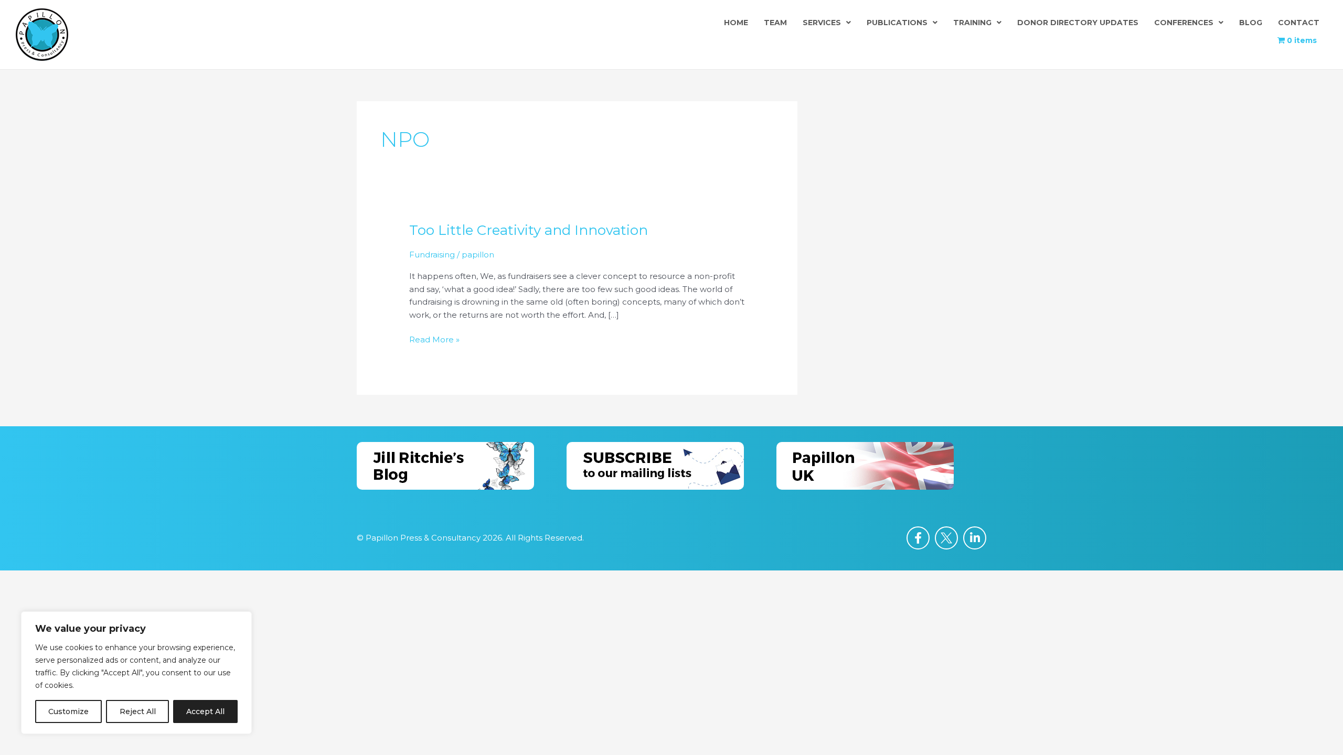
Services (822, 22)
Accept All (205, 711)
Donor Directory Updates (1077, 22)
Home (736, 22)
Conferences (1183, 22)
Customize (68, 711)
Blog (1250, 22)
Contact (1298, 22)
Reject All (138, 711)
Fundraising (432, 255)
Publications (897, 22)
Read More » (434, 338)
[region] (136, 672)
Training (972, 22)
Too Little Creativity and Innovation (528, 230)
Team (775, 22)
